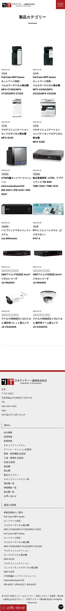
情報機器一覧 (10, 487)
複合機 (7, 470)
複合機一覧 (9, 491)
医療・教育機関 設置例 (15, 453)
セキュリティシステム (14, 445)
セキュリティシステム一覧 (16, 479)
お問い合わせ (16, 607)
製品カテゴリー (11, 475)
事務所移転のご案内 (13, 512)
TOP (61, 607)
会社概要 (8, 432)
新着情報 (8, 441)
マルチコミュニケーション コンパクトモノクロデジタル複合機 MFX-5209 (21, 567)
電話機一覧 (9, 483)
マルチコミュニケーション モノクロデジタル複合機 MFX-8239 (16, 554)
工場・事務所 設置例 (13, 458)
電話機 (7, 466)
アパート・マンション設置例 (17, 449)
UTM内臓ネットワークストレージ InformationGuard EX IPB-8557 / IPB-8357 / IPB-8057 (20, 580)
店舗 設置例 (9, 462)
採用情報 (8, 436)
